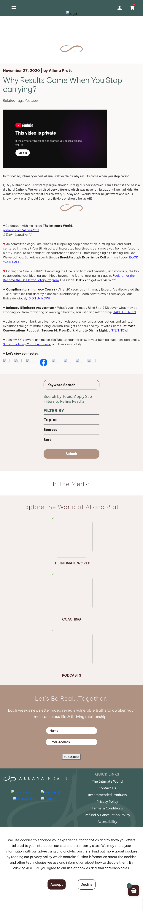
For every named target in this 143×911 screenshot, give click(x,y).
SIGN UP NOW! (39, 298)
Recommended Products (107, 794)
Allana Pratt (60, 70)
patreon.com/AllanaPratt (21, 230)
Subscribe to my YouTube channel (27, 344)
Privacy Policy (107, 801)
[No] (87, 884)
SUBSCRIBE (71, 757)
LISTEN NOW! (118, 330)
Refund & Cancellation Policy (107, 815)
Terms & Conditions (107, 808)
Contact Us (107, 788)
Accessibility (107, 821)
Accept (56, 884)
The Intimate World (107, 781)
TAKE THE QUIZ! (124, 312)
